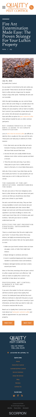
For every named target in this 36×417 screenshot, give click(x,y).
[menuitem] (9, 408)
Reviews (18, 383)
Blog (18, 379)
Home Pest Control (18, 365)
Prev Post (8, 323)
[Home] (17, 7)
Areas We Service (18, 376)
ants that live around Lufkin (15, 134)
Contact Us (17, 387)
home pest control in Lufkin (20, 312)
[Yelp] (22, 396)
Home (18, 361)
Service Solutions (18, 372)
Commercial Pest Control (18, 369)
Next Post (28, 323)
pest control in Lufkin (26, 116)
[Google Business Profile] (14, 396)
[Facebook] (18, 396)
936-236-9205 (18, 348)
